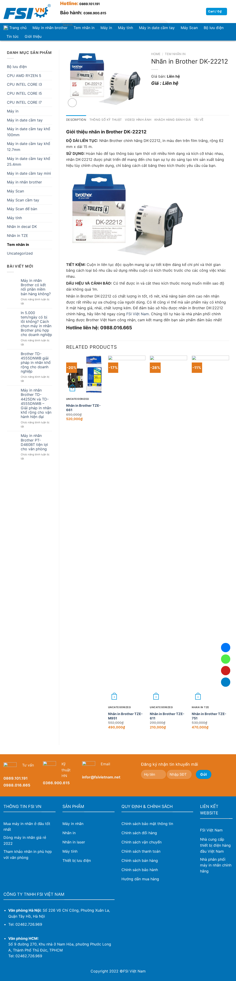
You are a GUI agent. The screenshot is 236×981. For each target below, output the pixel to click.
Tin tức (12, 36)
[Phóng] (72, 102)
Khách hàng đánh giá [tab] (172, 119)
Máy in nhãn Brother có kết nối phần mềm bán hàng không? (36, 287)
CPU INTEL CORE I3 (24, 84)
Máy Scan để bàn (22, 208)
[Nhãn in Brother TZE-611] (168, 528)
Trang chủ (18, 27)
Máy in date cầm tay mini (29, 173)
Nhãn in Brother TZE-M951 (125, 716)
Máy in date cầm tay (25, 120)
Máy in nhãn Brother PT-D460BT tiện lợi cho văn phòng (34, 442)
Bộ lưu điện (214, 27)
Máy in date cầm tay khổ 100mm (28, 132)
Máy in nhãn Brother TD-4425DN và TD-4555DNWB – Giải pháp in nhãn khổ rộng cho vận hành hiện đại (36, 403)
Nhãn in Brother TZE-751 (209, 716)
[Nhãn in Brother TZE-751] (210, 528)
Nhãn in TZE (17, 235)
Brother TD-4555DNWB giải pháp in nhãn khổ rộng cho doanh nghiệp (36, 363)
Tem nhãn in (18, 244)
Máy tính (14, 217)
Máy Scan (15, 191)
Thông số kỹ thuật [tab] (105, 119)
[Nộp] (163, 25)
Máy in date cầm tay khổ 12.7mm (28, 146)
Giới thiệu (33, 36)
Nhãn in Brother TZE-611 (167, 716)
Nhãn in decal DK (22, 226)
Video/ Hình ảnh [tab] (138, 119)
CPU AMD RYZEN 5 (24, 75)
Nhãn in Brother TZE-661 (83, 408)
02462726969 (225, 659)
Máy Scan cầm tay (23, 200)
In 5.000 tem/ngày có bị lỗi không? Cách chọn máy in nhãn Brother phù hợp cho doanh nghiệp (36, 324)
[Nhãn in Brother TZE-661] (84, 374)
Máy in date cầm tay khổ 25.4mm (28, 161)
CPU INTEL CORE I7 (24, 102)
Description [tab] (76, 119)
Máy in (12, 111)
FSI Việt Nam (137, 314)
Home (155, 54)
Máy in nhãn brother (50, 27)
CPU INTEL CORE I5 (24, 93)
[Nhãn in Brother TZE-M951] (126, 528)
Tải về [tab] (199, 119)
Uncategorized (20, 253)
